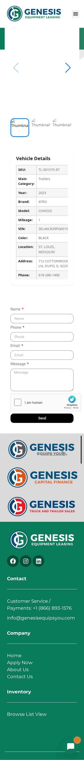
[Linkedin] (38, 561)
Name (15, 309)
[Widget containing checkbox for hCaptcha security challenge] (45, 402)
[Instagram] (26, 561)
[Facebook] (13, 561)
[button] (75, 14)
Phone (16, 328)
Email (15, 346)
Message (18, 364)
